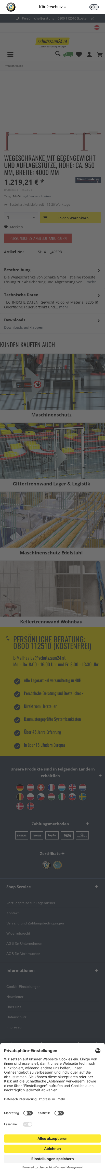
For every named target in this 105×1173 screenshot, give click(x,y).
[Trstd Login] (97, 6)
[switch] (94, 7)
